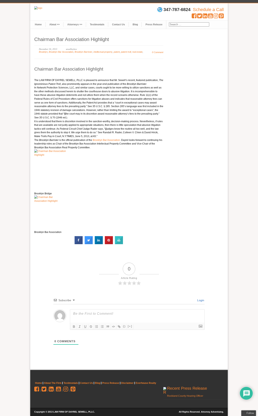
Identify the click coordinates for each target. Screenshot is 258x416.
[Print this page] (119, 243)
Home (38, 24)
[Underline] (85, 326)
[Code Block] (113, 326)
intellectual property (103, 52)
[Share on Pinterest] (109, 243)
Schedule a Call (208, 9)
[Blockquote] (108, 326)
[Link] (119, 326)
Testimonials (97, 24)
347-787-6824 (176, 9)
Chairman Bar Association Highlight (68, 69)
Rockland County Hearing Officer (185, 395)
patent (117, 52)
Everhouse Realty (146, 383)
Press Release (154, 24)
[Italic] (79, 326)
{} (124, 326)
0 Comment (157, 52)
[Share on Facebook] (79, 243)
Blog (135, 24)
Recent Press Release (187, 388)
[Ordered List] (96, 326)
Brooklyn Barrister (83, 52)
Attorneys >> (74, 24)
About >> (54, 24)
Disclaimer (127, 383)
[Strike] (91, 326)
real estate (137, 52)
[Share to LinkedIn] (99, 243)
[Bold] (74, 326)
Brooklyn (43, 52)
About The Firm (52, 383)
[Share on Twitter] (89, 243)
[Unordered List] (102, 326)
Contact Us (118, 24)
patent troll (126, 52)
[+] (130, 326)
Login (200, 300)
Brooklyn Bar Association (61, 52)
